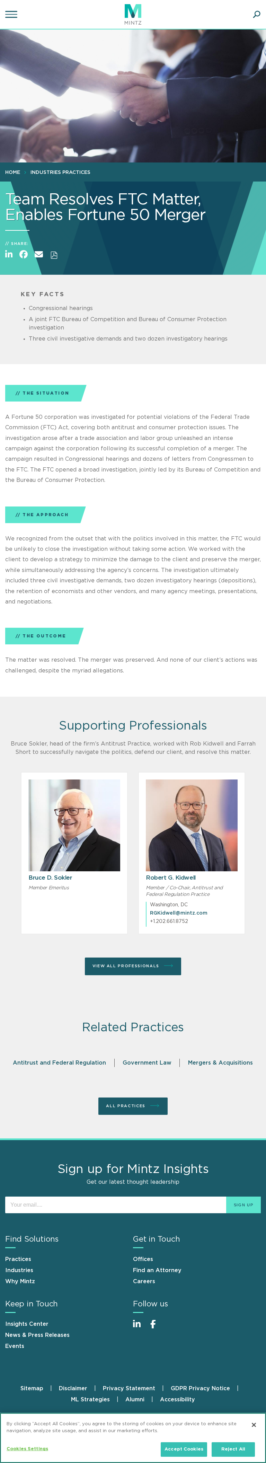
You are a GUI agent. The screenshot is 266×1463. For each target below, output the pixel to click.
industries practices (60, 172)
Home (12, 172)
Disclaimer (73, 1388)
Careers (144, 1281)
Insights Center (26, 1324)
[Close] (253, 1425)
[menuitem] (14, 172)
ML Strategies (90, 1399)
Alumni (134, 1399)
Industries (19, 1270)
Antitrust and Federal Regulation (59, 1063)
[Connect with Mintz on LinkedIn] (140, 1328)
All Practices (126, 1106)
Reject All (233, 1449)
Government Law (147, 1063)
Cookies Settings (27, 1449)
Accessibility (177, 1399)
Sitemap (31, 1388)
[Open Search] (256, 14)
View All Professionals (126, 966)
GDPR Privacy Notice (200, 1388)
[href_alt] (74, 825)
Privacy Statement (129, 1388)
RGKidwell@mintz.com (178, 913)
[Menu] (12, 14)
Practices (18, 1259)
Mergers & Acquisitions (220, 1063)
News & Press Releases (37, 1335)
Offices (143, 1259)
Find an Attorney (157, 1270)
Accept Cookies (184, 1449)
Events (14, 1346)
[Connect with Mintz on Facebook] (157, 1328)
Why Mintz (20, 1281)
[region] (133, 1438)
